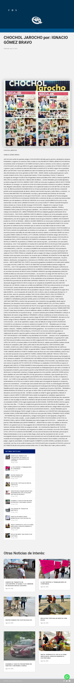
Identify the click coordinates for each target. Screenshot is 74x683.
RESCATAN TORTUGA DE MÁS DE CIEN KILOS (21, 484)
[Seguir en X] (16, 10)
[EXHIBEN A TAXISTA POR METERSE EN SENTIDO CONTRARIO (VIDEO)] (8, 502)
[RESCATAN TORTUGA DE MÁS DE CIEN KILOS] (8, 484)
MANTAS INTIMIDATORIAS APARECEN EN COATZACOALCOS (21, 517)
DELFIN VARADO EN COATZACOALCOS (17, 476)
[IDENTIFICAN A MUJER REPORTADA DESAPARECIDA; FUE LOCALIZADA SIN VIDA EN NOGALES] (8, 492)
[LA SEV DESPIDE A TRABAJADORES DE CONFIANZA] (8, 468)
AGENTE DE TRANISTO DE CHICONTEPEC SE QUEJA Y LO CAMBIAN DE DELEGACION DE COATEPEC (20, 458)
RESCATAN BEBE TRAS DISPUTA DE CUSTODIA (21, 535)
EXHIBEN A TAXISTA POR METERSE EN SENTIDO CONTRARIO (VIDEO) (21, 501)
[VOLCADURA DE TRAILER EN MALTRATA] (8, 510)
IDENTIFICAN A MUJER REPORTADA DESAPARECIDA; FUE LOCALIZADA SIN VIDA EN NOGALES (21, 492)
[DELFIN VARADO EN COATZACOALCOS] (8, 476)
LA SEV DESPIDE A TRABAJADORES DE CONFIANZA (21, 468)
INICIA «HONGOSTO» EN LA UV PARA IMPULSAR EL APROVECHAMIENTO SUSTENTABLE (22, 526)
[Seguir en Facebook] (8, 10)
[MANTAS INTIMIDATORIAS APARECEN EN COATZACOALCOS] (8, 518)
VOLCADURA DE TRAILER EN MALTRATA (19, 509)
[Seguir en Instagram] (12, 10)
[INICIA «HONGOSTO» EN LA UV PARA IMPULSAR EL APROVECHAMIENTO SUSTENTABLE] (8, 526)
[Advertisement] (37, 65)
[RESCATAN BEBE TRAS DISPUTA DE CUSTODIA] (8, 535)
